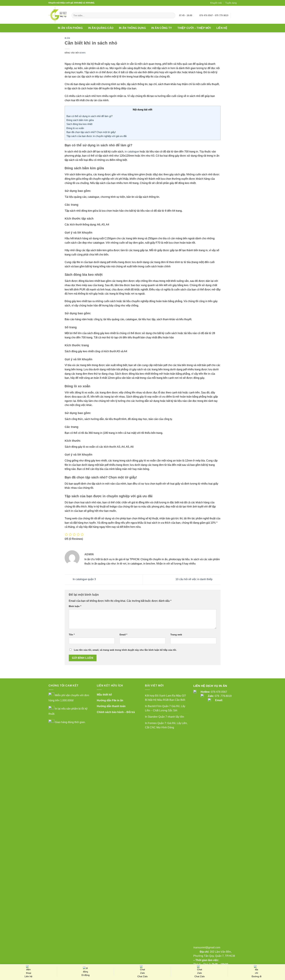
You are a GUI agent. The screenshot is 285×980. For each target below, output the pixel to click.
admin (82, 53)
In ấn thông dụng (132, 28)
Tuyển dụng (231, 3)
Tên (72, 634)
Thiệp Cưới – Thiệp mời (194, 28)
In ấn (67, 38)
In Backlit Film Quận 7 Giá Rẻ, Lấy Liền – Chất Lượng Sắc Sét (165, 708)
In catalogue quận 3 (84, 579)
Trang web (176, 634)
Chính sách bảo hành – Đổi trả (116, 712)
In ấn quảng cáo (100, 28)
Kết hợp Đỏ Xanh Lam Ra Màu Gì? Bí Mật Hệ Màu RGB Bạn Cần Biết (165, 697)
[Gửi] (172, 15)
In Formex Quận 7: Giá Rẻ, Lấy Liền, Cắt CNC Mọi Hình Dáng (166, 725)
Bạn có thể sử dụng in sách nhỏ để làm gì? (89, 116)
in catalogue (132, 151)
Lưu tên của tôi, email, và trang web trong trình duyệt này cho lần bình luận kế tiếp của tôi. (125, 650)
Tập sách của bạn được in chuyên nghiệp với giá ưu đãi (96, 136)
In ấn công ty (161, 28)
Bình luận (75, 606)
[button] (235, 15)
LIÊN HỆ (221, 28)
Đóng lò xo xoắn (75, 128)
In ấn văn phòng (70, 28)
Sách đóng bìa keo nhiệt (79, 124)
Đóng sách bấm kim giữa (80, 120)
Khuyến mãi (216, 3)
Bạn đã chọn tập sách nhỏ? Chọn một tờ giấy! (91, 132)
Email (123, 634)
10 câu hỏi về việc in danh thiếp (194, 579)
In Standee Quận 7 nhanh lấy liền (164, 716)
